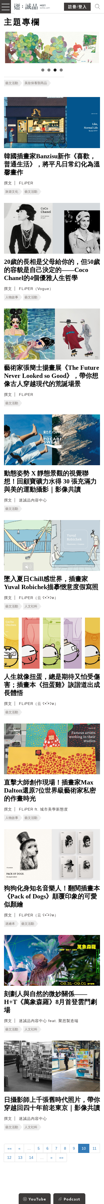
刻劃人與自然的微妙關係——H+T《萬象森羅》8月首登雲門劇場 (50, 1001)
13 (20, 1157)
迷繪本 (10, 924)
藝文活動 (11, 83)
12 (9, 1157)
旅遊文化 (11, 192)
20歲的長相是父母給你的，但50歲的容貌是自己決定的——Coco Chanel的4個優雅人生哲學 (52, 269)
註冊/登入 (77, 7)
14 (31, 1157)
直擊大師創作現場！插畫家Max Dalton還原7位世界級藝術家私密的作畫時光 (50, 790)
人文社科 (31, 606)
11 (95, 1148)
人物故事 (11, 297)
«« (9, 1148)
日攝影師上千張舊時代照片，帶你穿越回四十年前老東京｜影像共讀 (52, 1103)
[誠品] (32, 6)
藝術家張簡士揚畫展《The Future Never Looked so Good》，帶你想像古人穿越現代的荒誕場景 (51, 375)
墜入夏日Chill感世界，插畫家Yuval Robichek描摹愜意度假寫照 (51, 582)
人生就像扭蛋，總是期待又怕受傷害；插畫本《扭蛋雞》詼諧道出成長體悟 (52, 684)
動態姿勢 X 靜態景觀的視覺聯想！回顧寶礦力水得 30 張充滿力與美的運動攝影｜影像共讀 (50, 481)
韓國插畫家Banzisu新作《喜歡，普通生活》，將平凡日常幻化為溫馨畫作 (52, 164)
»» (61, 1157)
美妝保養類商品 (36, 83)
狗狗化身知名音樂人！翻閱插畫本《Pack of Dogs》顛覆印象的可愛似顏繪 (52, 896)
